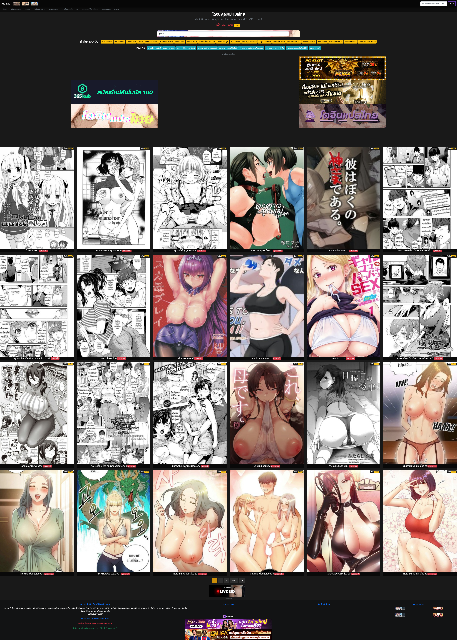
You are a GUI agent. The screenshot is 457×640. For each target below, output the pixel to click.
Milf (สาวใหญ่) (119, 41)
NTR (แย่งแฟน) (107, 41)
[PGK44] (342, 68)
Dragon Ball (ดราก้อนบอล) (207, 48)
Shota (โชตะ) (179, 41)
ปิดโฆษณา (230, 616)
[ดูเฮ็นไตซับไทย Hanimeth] (438, 608)
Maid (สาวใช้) (322, 41)
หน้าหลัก (4, 9)
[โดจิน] (16, 3)
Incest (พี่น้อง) (192, 41)
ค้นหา (452, 3)
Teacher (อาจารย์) (308, 41)
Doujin (27, 9)
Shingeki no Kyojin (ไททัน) (275, 48)
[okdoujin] (399, 608)
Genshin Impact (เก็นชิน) (228, 48)
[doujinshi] (25, 3)
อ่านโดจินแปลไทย (39, 9)
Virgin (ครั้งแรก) (265, 41)
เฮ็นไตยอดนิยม (16, 9)
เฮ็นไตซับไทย (324, 604)
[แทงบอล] (342, 92)
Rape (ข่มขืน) (235, 41)
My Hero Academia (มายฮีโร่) (297, 48)
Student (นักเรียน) (151, 41)
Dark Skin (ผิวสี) (279, 41)
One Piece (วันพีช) (154, 48)
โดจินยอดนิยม (53, 9)
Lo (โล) (140, 41)
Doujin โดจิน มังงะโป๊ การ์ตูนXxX (95, 604)
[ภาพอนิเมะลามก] (34, 3)
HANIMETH (419, 604)
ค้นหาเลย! (295, 34)
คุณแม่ (237, 25)
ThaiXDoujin (106, 9)
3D (77, 9)
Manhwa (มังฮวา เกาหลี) (367, 41)
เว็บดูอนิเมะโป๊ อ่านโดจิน (89, 9)
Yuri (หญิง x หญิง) (336, 41)
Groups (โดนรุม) (222, 41)
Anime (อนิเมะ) (315, 48)
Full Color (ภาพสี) (166, 41)
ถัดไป (234, 580)
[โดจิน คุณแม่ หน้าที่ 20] (242, 580)
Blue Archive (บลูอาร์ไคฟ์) (186, 48)
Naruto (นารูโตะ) (169, 48)
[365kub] (114, 92)
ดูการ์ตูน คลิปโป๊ (67, 9)
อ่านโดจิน (5, 3)
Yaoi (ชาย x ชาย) (351, 41)
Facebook (228, 604)
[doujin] (114, 116)
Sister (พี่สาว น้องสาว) (207, 41)
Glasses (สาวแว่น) (293, 41)
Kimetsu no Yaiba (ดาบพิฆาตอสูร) (251, 48)
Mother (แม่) (131, 41)
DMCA (116, 9)
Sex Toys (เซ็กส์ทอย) (249, 41)
